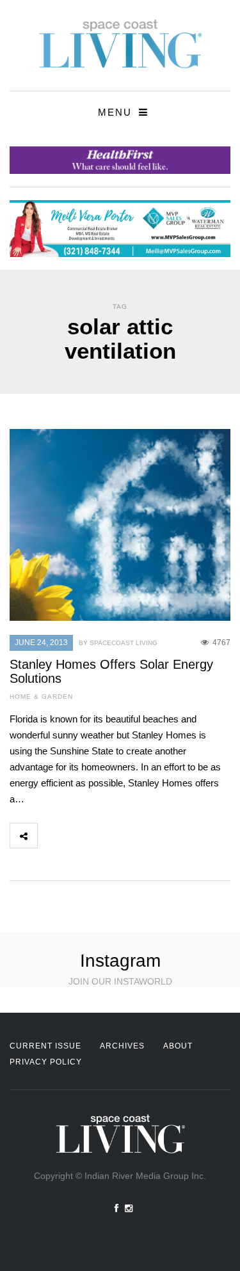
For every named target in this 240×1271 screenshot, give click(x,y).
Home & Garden (41, 696)
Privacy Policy (46, 1061)
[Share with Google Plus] (107, 835)
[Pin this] (136, 835)
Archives (122, 1045)
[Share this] (51, 835)
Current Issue (45, 1045)
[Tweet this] (79, 835)
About (178, 1045)
